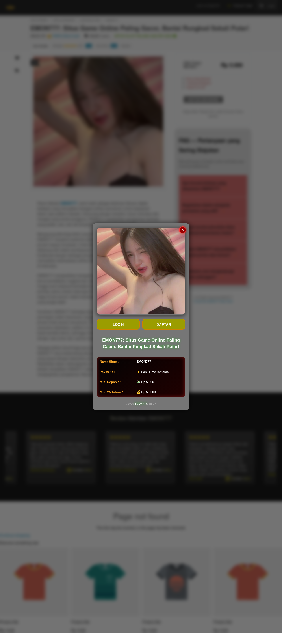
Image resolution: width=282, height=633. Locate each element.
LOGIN (118, 324)
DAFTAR (163, 324)
